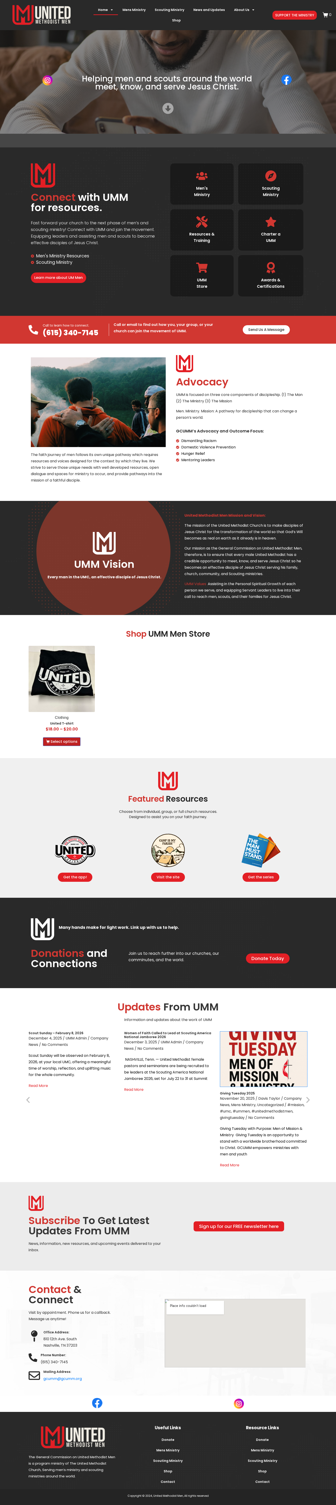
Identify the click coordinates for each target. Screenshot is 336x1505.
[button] (28, 1100)
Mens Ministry (134, 10)
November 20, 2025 (237, 1098)
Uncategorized (270, 1104)
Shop (176, 20)
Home (103, 10)
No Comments (55, 1044)
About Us (241, 10)
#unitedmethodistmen (272, 1111)
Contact (168, 1481)
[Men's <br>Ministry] (202, 176)
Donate (168, 1439)
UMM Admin (76, 1038)
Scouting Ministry (169, 10)
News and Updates (209, 10)
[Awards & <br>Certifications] (270, 267)
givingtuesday (232, 1117)
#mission (295, 1104)
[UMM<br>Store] (202, 267)
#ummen (241, 1111)
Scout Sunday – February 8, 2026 (56, 1033)
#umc (225, 1111)
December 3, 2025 (140, 1042)
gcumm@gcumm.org (62, 1378)
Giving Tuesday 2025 (237, 1093)
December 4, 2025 (45, 1038)
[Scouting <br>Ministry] (270, 176)
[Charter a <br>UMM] (270, 222)
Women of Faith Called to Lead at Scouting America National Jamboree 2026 (167, 1035)
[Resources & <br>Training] (202, 222)
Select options (64, 741)
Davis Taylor (269, 1098)
